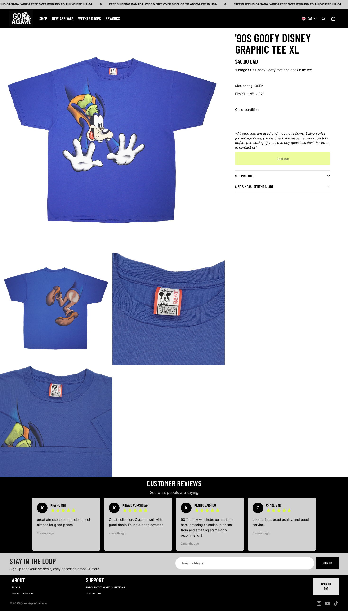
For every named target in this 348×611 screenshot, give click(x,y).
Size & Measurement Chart (254, 186)
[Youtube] (327, 603)
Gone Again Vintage (33, 603)
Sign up (327, 563)
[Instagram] (319, 603)
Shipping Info (244, 176)
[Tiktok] (336, 603)
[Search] (323, 18)
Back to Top (326, 586)
